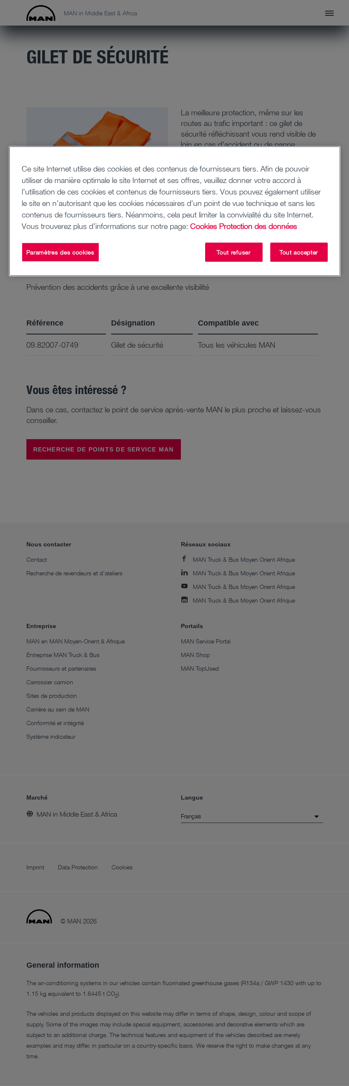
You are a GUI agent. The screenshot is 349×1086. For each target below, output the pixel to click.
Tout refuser (233, 252)
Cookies (203, 226)
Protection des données (258, 226)
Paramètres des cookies (60, 252)
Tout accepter (299, 252)
